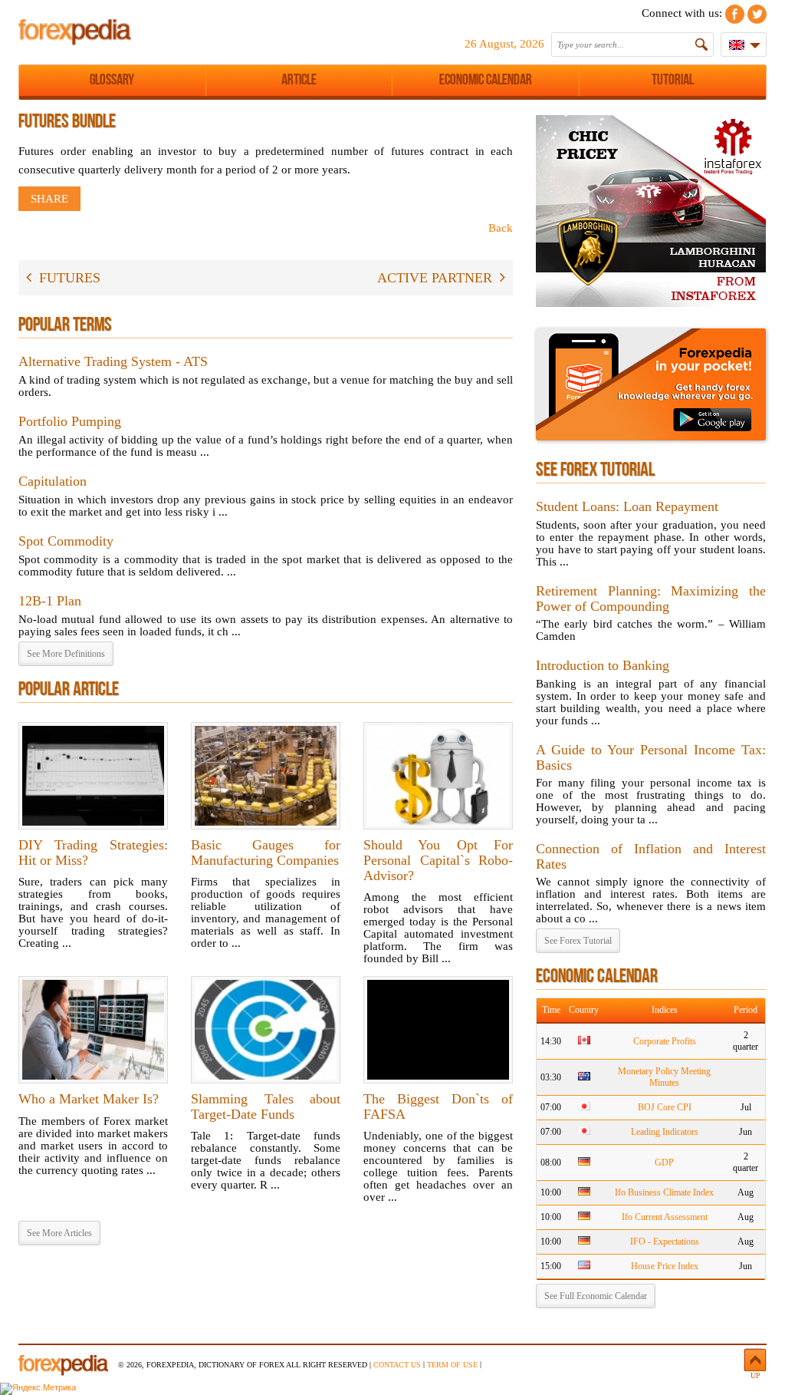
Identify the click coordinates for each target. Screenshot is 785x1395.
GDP (664, 1162)
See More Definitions (66, 653)
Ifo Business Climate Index (664, 1192)
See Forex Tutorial (578, 940)
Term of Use (452, 1364)
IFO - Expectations (664, 1241)
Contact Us (397, 1364)
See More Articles (59, 1233)
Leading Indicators (664, 1131)
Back (500, 228)
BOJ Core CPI (664, 1107)
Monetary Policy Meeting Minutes (664, 1077)
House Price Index (664, 1266)
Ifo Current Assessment (665, 1217)
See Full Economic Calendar (595, 1296)
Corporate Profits (664, 1041)
